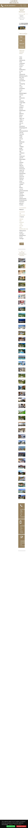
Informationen (22, 33)
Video (21, 37)
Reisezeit (22, 43)
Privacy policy (17, 824)
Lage (21, 40)
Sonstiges (22, 47)
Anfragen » (22, 243)
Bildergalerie (21, 23)
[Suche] (21, 6)
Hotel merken (24, 24)
